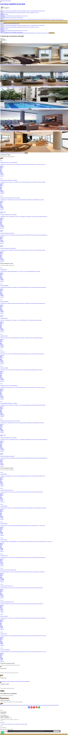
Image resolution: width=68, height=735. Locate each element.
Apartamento (7, 10)
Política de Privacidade (41, 731)
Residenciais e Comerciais (4, 14)
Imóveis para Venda (4, 724)
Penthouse (24, 10)
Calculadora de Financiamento (19, 19)
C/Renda (1, 13)
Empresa (3, 0)
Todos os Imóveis (3, 10)
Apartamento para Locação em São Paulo (43, 705)
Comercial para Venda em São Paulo (30, 705)
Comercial (43, 10)
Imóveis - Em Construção (11, 17)
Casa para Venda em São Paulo (54, 705)
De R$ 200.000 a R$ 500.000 (9, 681)
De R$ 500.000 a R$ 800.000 (18, 681)
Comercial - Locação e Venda (23, 15)
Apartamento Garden (20, 10)
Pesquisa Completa (8, 0)
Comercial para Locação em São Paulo (19, 705)
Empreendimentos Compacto (36, 19)
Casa (30, 10)
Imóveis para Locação (10, 724)
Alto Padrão (2, 29)
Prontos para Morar (38, 10)
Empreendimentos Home (43, 19)
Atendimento (2, 690)
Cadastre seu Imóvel (6, 19)
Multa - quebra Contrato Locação (58, 19)
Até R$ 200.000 (2, 681)
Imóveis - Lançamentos (3, 17)
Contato (3, 23)
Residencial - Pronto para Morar (14, 15)
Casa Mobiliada (33, 10)
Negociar (1, 675)
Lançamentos (2, 16)
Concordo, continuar (56, 731)
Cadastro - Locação (50, 19)
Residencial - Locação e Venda (4, 15)
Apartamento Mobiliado (13, 10)
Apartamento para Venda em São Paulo (7, 705)
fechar (2, 22)
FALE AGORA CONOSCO (4, 698)
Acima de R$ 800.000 (26, 681)
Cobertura (27, 10)
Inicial (1, 0)
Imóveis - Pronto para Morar (19, 17)
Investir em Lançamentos (27, 19)
